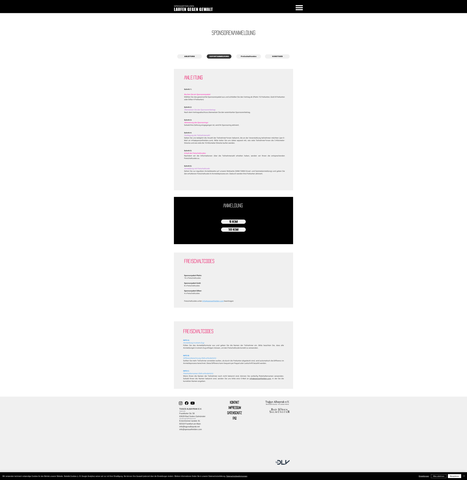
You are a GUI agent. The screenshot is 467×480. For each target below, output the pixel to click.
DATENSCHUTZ (234, 412)
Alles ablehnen (438, 476)
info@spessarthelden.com (201, 140)
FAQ (234, 418)
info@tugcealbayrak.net (189, 427)
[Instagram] (180, 403)
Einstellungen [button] (424, 476)
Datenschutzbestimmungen (236, 476)
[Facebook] (186, 403)
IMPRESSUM (234, 407)
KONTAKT (234, 402)
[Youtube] (192, 403)
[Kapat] (464, 476)
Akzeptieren (454, 476)
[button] (299, 7)
